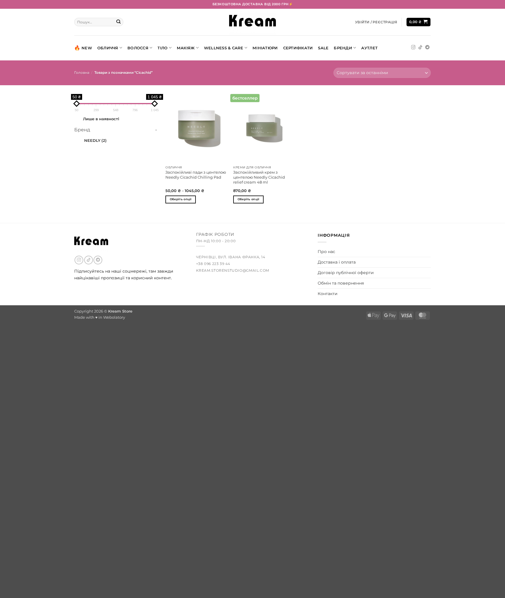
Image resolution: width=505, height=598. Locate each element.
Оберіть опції (181, 199)
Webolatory (114, 317)
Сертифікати (298, 48)
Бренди (343, 48)
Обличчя (107, 48)
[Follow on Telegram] (427, 47)
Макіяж (186, 48)
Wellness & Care (223, 48)
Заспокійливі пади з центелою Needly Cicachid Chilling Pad (195, 174)
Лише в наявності (101, 118)
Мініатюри (265, 48)
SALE (323, 48)
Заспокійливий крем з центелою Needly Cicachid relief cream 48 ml (259, 177)
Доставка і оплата (337, 262)
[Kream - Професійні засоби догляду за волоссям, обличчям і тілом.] (252, 22)
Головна (81, 73)
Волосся (137, 48)
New (87, 48)
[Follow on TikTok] (420, 47)
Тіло (162, 48)
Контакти (328, 293)
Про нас (326, 251)
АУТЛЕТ (369, 48)
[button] (376, 22)
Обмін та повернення (341, 283)
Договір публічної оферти (346, 272)
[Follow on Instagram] (413, 47)
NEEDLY (95, 140)
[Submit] (118, 22)
